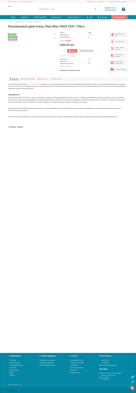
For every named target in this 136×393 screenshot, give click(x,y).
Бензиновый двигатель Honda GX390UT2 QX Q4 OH (24, 153)
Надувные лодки (74, 372)
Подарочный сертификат (47, 362)
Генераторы (24, 17)
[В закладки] (54, 34)
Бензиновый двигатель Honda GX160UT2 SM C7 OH (24, 197)
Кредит (12, 372)
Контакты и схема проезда (25, 1)
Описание (15, 79)
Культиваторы (74, 365)
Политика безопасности (16, 365)
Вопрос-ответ (57, 79)
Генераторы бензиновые (77, 362)
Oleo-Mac (90, 35)
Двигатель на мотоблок (76, 367)
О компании (103, 17)
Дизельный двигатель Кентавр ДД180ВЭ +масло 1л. (25, 330)
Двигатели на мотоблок (33, 22)
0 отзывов (71, 56)
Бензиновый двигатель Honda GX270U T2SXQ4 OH (24, 241)
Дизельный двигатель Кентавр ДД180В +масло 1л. (25, 285)
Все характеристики (65, 66)
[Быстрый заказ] (26, 169)
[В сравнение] (54, 38)
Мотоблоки (73, 370)
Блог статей (13, 367)
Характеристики (29, 79)
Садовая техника (56, 17)
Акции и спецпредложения (47, 365)
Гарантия (12, 375)
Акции (91, 17)
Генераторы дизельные (76, 360)
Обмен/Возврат (14, 370)
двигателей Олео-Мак (33, 84)
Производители (120, 17)
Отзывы (43, 79)
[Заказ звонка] (132, 388)
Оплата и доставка (12, 1)
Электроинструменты (74, 17)
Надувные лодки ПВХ (40, 17)
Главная (13, 17)
